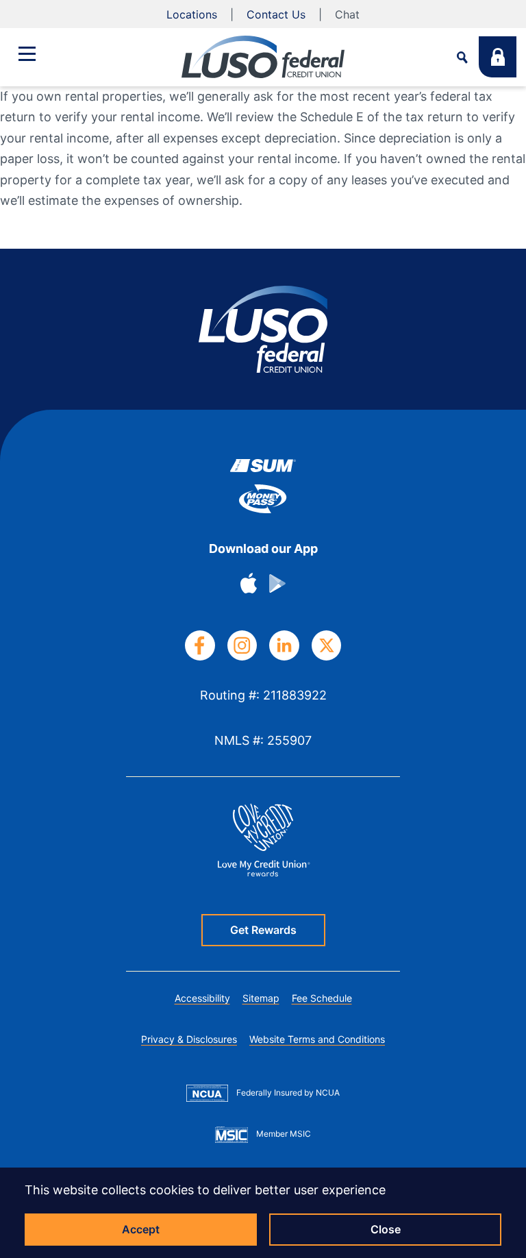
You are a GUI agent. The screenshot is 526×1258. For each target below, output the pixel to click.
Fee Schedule (322, 998)
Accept (141, 1229)
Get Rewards (263, 930)
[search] (462, 57)
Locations (191, 14)
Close (386, 1229)
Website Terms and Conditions (317, 1039)
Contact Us (276, 14)
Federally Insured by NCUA (288, 1092)
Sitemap (260, 998)
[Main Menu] (27, 53)
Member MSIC (283, 1133)
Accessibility (202, 998)
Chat (347, 14)
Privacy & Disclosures (189, 1039)
